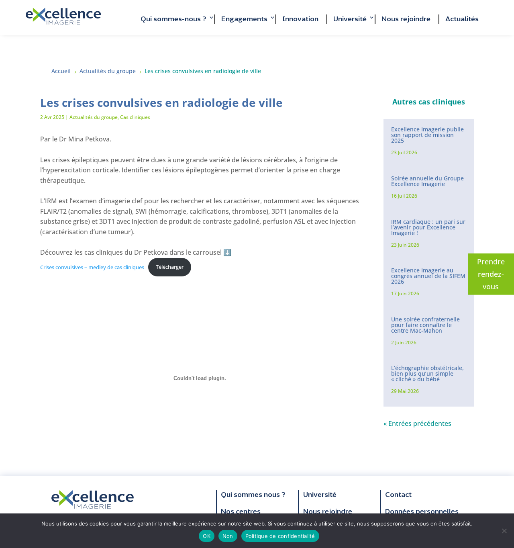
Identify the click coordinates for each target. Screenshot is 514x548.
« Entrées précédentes (417, 423)
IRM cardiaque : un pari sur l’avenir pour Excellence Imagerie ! (428, 227)
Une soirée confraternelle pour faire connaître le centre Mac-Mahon (425, 324)
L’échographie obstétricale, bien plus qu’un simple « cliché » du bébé (427, 373)
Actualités (462, 19)
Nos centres (241, 512)
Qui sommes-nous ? (173, 19)
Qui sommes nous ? (253, 495)
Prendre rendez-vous (491, 274)
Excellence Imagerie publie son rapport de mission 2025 (427, 134)
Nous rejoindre (405, 19)
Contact (398, 495)
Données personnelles (422, 512)
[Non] (504, 531)
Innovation (300, 19)
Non (227, 536)
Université (350, 19)
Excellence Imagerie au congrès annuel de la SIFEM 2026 (428, 275)
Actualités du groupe (93, 117)
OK (206, 536)
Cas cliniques (135, 117)
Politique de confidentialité (280, 536)
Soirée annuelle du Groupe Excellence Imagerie (427, 181)
